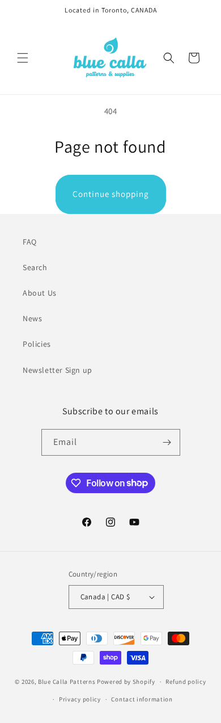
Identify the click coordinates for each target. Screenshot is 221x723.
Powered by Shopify (126, 682)
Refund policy (185, 682)
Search (35, 267)
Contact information (141, 699)
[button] (22, 57)
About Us (40, 293)
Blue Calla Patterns (66, 682)
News (32, 318)
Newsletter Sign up (57, 370)
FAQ (30, 242)
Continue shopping (111, 193)
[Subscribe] (167, 442)
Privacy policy (80, 699)
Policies (37, 344)
